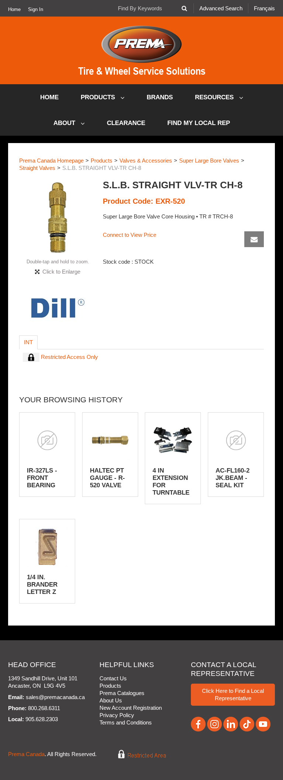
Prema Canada (26, 754)
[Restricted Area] (137, 754)
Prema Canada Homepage (51, 160)
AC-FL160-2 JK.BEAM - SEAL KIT (232, 478)
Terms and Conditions (125, 722)
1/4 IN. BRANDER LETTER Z (42, 584)
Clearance (126, 123)
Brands (160, 97)
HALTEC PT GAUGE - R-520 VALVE (107, 478)
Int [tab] (28, 342)
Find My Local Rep (198, 123)
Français (264, 8)
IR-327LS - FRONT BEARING (42, 478)
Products (99, 97)
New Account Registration (130, 708)
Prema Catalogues (121, 693)
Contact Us (113, 678)
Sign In (35, 9)
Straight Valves (37, 168)
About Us (110, 700)
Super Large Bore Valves (209, 160)
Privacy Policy (116, 715)
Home (14, 9)
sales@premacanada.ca (55, 697)
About (65, 123)
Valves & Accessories (145, 160)
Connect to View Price (129, 235)
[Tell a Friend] (254, 239)
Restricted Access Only (68, 357)
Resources (215, 97)
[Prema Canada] (141, 50)
